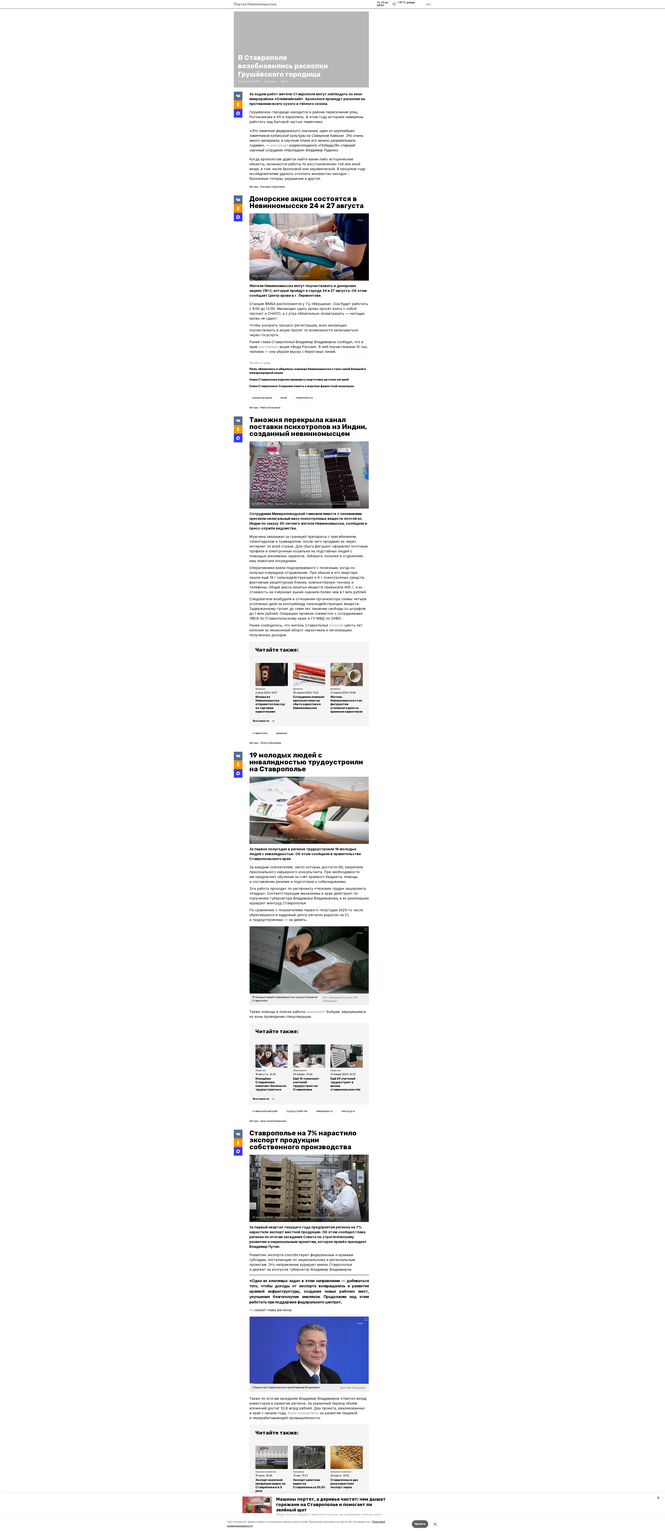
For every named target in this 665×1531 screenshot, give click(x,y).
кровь (284, 397)
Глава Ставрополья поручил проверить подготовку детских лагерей (299, 379)
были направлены (303, 1413)
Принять (420, 1524)
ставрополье (260, 733)
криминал (281, 733)
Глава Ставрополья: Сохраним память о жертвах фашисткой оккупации (301, 386)
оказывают (315, 1012)
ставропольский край (264, 1111)
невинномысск (304, 397)
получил (336, 625)
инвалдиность (324, 1111)
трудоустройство (297, 1111)
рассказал (279, 145)
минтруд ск (348, 1111)
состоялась (269, 347)
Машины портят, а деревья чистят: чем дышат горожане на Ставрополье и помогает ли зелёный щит (331, 1505)
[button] (257, 1505)
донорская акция (262, 397)
